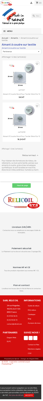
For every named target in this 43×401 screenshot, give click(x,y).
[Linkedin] (26, 338)
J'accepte (29, 395)
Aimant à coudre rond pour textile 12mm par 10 (21, 94)
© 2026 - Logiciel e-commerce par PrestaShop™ (16, 362)
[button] (21, 185)
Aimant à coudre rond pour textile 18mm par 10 (21, 136)
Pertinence (21, 51)
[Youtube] (35, 338)
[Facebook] (31, 338)
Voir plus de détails (16, 395)
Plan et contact (21, 285)
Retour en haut (30, 155)
